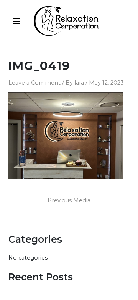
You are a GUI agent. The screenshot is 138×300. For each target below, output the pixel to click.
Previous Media (69, 200)
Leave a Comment (34, 82)
